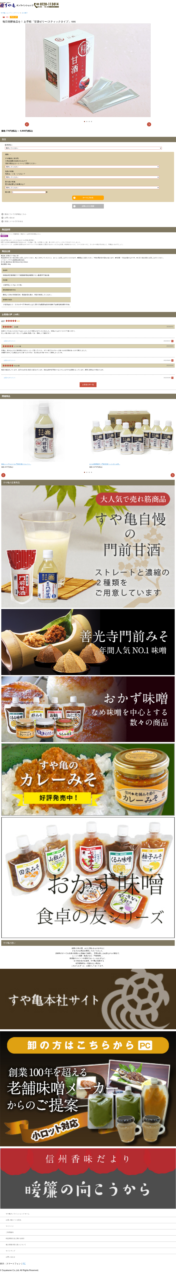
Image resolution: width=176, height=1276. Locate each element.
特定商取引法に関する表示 (15, 1238)
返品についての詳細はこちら (15, 214)
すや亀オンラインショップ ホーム (17, 1214)
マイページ (10, 1226)
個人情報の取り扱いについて (16, 1245)
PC (24, 1264)
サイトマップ (10, 1251)
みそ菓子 (25, 13)
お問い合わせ (10, 218)
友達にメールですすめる (14, 221)
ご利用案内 (10, 1232)
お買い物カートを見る (13, 1220)
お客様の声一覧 (88, 385)
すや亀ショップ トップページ (10, 13)
